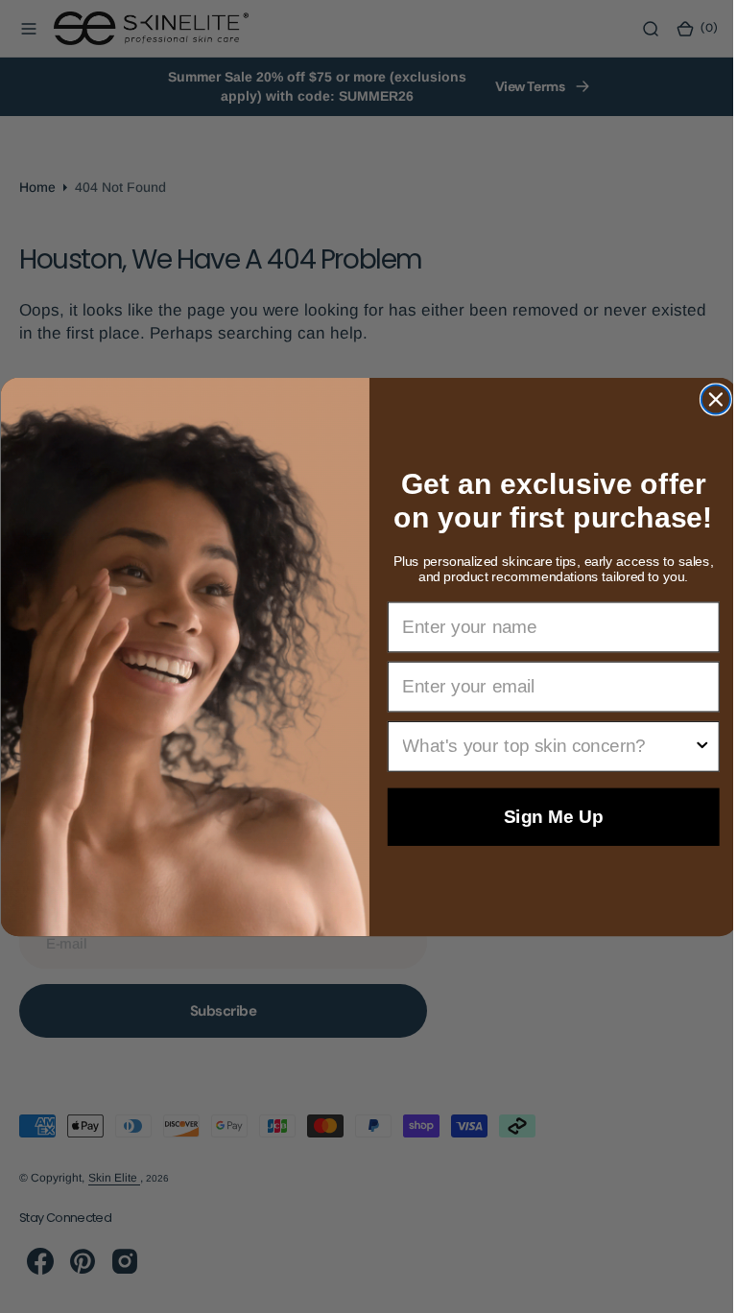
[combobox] (539, 745)
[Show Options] (694, 745)
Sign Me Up (545, 817)
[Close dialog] (708, 399)
